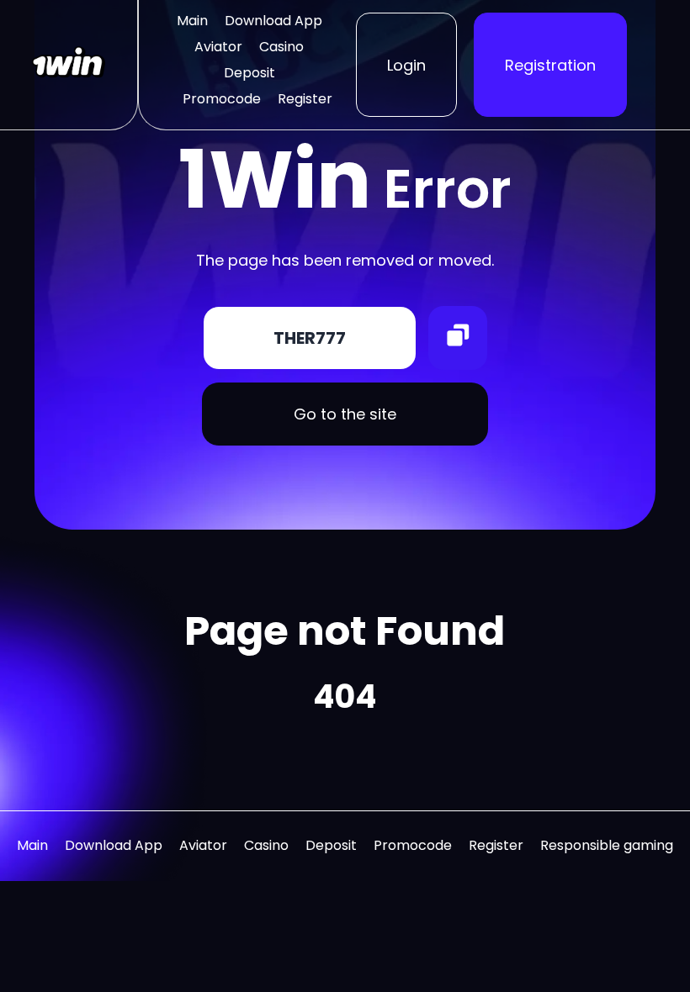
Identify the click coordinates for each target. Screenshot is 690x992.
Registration (550, 65)
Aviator (218, 46)
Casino (281, 46)
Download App (273, 20)
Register (305, 98)
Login (406, 65)
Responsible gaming (606, 845)
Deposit (249, 72)
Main (192, 20)
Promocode (222, 98)
